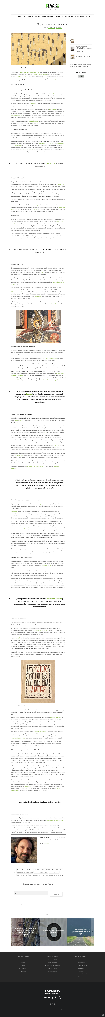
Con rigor (23, 962)
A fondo (23, 965)
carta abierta (51, 94)
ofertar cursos (53, 109)
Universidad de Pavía (52, 304)
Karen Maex (14, 511)
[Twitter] (89, 16)
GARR (41, 272)
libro (32, 774)
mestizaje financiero (55, 717)
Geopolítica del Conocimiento (35, 466)
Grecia (21, 420)
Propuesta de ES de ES (82, 965)
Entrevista (23, 959)
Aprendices (23, 971)
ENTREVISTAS (22, 16)
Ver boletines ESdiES (52, 959)
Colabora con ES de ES (82, 962)
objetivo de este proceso (40, 74)
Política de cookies (52, 971)
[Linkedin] (56, 997)
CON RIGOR (30, 16)
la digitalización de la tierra (40, 630)
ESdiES (45, 27)
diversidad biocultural (54, 598)
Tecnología (59, 27)
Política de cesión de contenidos (52, 965)
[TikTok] (53, 997)
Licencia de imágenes (52, 962)
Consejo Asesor (81, 968)
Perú (45, 432)
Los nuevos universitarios (83, 41)
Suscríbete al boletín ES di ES (81, 974)
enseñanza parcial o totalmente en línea (28, 72)
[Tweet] (21, 67)
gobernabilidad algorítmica (18, 738)
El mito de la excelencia (83, 56)
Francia (16, 420)
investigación (16, 638)
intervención (38, 296)
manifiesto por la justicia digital (54, 820)
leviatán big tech (33, 121)
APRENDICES (59, 16)
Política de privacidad (52, 968)
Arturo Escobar (24, 782)
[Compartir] (25, 67)
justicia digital (54, 872)
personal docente (17, 380)
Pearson (29, 394)
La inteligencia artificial (50, 358)
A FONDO (37, 16)
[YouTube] (49, 997)
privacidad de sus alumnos (31, 528)
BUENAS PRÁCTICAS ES (48, 16)
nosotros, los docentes (22, 76)
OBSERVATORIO (69, 16)
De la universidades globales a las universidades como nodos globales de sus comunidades (84, 49)
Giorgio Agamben (46, 565)
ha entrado (32, 103)
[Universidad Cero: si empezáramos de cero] (78, 932)
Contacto (82, 959)
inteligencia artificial (42, 872)
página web (61, 184)
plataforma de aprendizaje (37, 875)
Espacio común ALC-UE (23, 968)
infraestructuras (19, 455)
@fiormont (47, 843)
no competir (51, 163)
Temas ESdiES (79, 16)
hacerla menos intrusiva (29, 150)
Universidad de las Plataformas (19, 292)
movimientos (28, 786)
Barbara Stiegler (38, 504)
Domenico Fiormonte (38, 869)
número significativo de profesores (51, 380)
